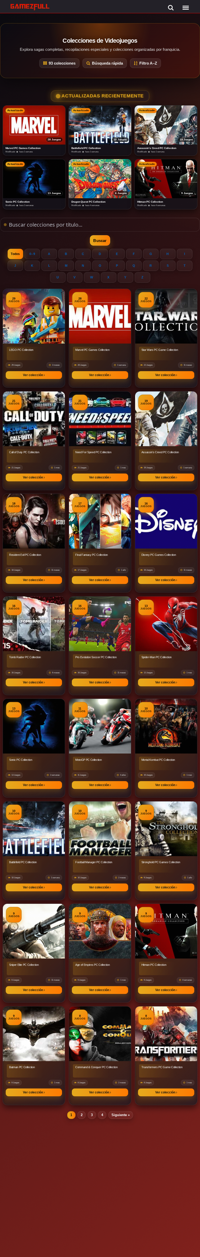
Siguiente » (120, 1115)
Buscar (100, 240)
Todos (15, 254)
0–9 (32, 254)
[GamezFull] (30, 7)
